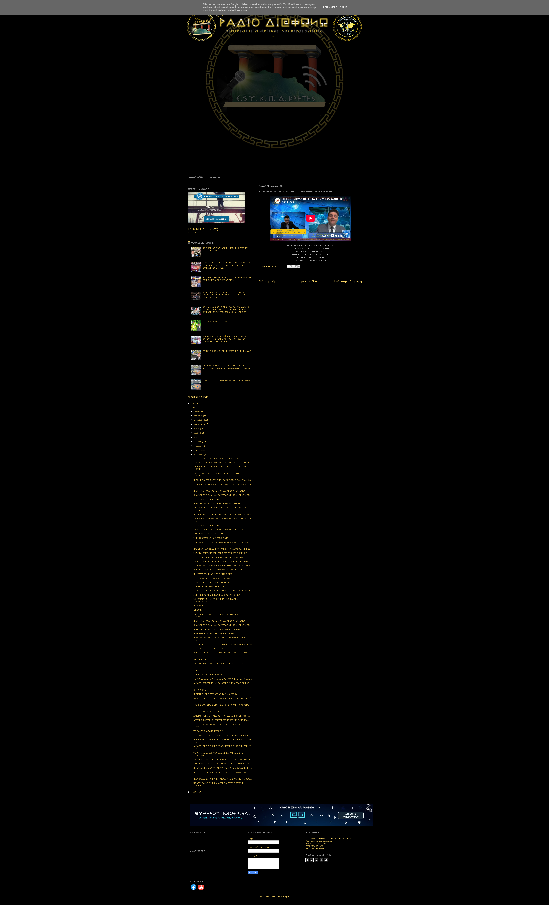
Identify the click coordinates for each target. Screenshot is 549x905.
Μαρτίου (198, 446)
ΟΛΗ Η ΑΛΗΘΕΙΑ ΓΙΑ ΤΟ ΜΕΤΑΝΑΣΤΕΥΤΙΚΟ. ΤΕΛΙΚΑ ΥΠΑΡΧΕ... (222, 764)
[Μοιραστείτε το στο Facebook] (296, 266)
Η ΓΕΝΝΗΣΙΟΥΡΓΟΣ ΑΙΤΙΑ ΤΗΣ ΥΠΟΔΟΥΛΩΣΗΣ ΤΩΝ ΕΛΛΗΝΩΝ (222, 480)
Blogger (286, 896)
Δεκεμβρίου (199, 411)
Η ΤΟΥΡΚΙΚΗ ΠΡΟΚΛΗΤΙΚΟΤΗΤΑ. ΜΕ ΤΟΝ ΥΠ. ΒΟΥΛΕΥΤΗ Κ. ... (222, 768)
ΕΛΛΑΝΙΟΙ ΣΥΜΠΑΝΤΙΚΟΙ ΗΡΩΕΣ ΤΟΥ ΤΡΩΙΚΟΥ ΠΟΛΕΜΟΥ (220, 553)
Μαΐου (197, 437)
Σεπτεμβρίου (200, 424)
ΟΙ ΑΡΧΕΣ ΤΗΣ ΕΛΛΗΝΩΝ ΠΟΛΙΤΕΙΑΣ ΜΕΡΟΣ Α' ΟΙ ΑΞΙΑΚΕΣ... (222, 495)
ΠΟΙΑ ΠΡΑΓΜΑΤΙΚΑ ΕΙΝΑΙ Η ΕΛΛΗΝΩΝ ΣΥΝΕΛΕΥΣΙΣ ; (217, 503)
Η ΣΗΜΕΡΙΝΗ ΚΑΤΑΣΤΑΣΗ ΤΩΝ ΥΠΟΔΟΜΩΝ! (213, 633)
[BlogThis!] (290, 266)
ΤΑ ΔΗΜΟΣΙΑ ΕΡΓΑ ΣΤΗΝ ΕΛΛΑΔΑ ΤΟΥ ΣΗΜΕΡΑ (215, 458)
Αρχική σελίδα (196, 177)
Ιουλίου (197, 428)
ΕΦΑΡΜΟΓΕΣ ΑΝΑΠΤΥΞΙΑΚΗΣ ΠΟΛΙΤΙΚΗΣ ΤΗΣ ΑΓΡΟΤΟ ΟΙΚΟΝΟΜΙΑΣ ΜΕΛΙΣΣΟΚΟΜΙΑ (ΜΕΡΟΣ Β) (226, 367)
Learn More (330, 7)
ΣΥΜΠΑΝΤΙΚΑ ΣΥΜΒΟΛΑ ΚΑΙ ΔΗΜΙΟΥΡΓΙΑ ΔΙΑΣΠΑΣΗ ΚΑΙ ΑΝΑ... (222, 565)
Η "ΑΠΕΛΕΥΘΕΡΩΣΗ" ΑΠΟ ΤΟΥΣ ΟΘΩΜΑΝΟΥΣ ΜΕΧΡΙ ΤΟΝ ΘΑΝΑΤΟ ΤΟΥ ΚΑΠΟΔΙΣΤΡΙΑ (227, 278)
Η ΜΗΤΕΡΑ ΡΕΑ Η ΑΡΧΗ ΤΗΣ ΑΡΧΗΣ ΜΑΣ (212, 574)
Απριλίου (198, 441)
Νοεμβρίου (198, 415)
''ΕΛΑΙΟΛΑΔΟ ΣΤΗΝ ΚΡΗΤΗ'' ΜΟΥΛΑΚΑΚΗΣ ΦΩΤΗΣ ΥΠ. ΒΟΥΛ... (222, 779)
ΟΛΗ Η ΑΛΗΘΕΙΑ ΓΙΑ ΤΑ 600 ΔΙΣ (208, 534)
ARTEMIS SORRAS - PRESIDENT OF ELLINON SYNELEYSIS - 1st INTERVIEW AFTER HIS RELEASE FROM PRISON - (226, 295)
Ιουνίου (197, 433)
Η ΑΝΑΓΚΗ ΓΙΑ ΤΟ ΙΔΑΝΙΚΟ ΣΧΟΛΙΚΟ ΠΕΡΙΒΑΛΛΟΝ (226, 380)
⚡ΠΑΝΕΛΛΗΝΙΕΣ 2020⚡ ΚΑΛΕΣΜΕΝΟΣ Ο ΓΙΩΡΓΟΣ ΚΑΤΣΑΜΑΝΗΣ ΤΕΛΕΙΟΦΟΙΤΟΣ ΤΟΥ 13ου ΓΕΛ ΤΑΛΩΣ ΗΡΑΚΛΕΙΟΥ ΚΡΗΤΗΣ (227, 339)
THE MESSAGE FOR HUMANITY (207, 499)
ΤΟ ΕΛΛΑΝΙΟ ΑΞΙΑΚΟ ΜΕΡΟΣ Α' (208, 731)
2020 (194, 792)
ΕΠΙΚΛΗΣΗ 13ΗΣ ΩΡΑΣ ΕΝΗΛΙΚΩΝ (209, 586)
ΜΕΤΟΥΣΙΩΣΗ (199, 659)
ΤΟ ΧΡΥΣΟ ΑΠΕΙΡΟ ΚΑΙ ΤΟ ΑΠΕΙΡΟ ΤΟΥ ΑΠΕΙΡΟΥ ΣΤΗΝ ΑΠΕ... (222, 679)
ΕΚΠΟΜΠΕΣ (196, 229)
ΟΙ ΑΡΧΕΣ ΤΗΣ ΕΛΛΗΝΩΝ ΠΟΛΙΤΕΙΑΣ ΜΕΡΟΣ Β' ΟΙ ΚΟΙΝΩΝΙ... (222, 462)
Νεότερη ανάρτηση (270, 281)
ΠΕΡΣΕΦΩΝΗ (199, 606)
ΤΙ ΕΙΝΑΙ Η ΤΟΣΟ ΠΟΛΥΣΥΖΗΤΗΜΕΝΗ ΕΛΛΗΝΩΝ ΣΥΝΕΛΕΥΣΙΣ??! (222, 644)
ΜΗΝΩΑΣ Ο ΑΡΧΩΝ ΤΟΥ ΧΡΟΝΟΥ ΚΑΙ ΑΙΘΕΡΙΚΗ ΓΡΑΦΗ (219, 570)
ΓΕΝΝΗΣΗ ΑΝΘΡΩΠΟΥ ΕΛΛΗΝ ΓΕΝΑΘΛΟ (211, 582)
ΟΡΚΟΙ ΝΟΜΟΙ (200, 690)
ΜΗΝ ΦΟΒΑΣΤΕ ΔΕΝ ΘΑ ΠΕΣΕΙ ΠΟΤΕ (210, 538)
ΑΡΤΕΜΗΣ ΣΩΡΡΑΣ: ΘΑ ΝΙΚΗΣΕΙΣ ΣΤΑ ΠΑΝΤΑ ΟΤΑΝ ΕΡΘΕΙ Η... (222, 759)
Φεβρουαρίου (200, 450)
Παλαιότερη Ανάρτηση (348, 281)
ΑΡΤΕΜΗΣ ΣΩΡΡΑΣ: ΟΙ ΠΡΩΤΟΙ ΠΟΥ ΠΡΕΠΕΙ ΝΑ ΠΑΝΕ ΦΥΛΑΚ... (222, 720)
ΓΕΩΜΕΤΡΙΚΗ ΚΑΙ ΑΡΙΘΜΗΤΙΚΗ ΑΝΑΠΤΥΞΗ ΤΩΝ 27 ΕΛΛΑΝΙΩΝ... (222, 591)
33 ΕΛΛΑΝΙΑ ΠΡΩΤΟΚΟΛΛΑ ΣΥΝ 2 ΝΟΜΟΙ (212, 578)
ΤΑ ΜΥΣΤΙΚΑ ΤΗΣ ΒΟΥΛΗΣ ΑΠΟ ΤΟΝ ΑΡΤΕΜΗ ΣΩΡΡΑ (218, 529)
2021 (194, 407)
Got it (343, 7)
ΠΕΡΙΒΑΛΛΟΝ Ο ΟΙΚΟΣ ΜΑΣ (216, 321)
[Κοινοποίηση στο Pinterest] (298, 266)
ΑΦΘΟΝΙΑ (197, 610)
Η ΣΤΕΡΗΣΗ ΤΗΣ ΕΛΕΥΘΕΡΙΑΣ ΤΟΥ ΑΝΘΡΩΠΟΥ (215, 694)
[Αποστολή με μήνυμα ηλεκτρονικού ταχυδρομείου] (288, 266)
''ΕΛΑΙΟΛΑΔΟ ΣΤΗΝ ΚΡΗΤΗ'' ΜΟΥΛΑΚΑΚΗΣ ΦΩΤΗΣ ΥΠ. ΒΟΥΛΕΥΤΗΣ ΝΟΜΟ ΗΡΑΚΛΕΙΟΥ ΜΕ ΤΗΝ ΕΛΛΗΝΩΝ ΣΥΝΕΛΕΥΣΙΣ (226, 265)
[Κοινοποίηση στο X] (293, 266)
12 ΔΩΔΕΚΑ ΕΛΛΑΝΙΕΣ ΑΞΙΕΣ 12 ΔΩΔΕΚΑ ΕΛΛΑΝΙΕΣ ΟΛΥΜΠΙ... (222, 561)
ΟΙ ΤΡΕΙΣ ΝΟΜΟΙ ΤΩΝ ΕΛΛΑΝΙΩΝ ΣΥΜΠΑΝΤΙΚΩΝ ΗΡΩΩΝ (219, 557)
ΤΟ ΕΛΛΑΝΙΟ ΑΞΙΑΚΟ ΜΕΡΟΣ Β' (208, 648)
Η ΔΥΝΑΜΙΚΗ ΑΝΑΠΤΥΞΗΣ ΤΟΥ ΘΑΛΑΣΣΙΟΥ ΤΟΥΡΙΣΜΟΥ (219, 491)
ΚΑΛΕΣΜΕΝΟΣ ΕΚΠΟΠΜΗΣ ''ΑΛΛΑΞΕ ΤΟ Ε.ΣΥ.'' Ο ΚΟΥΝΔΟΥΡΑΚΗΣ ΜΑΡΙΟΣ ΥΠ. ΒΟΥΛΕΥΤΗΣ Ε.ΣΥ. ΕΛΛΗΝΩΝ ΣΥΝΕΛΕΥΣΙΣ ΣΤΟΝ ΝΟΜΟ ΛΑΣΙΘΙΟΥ (226, 309)
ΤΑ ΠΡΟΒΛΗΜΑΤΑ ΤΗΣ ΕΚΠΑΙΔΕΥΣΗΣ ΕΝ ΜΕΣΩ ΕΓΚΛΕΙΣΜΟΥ (221, 735)
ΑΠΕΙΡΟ (196, 670)
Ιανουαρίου (199, 454)
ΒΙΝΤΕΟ (191, 232)
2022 (194, 403)
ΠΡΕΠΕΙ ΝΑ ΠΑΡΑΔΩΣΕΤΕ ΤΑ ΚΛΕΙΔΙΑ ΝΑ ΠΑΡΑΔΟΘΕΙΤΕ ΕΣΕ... (222, 549)
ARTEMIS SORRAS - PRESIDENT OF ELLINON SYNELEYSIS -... (221, 716)
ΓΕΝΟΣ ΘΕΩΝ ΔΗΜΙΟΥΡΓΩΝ (206, 712)
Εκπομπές (215, 177)
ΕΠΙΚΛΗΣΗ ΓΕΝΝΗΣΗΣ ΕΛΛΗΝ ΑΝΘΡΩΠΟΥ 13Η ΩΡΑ (217, 595)
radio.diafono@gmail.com (321, 841)
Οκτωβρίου (199, 420)
